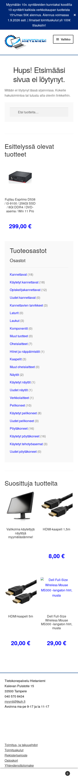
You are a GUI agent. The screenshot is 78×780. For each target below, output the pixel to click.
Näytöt (14, 374)
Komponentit (19, 328)
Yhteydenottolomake (19, 765)
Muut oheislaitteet (22, 367)
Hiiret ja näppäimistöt (25, 351)
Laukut (14, 320)
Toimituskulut (14, 750)
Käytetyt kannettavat (24, 282)
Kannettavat (18, 274)
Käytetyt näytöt (20, 382)
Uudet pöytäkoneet (23, 451)
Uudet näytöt (19, 390)
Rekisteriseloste (16, 755)
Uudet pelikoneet (22, 420)
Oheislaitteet (19, 343)
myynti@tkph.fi (15, 701)
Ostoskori (11, 760)
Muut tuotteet (19, 336)
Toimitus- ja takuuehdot (21, 745)
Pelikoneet (17, 405)
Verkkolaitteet (19, 397)
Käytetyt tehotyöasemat (26, 444)
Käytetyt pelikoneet (23, 413)
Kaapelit (16, 359)
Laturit (14, 313)
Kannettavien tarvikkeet (26, 305)
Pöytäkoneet (19, 428)
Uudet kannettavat (23, 297)
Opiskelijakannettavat (25, 289)
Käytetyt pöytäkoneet (24, 436)
